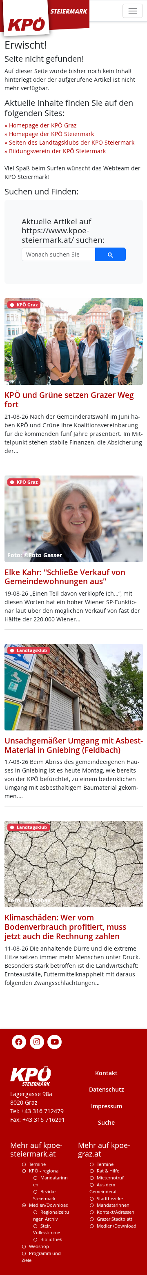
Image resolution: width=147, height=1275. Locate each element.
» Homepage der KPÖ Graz (40, 125)
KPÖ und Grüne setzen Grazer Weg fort (69, 400)
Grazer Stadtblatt (114, 1219)
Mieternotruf (110, 1178)
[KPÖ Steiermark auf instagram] (37, 1041)
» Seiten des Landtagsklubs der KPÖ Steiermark (69, 142)
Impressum (106, 1106)
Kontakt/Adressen (115, 1212)
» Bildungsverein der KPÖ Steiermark (55, 151)
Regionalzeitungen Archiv (51, 1215)
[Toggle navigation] (132, 11)
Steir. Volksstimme (46, 1229)
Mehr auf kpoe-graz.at (104, 1150)
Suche (106, 1122)
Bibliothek (51, 1239)
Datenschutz (106, 1089)
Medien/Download (49, 1205)
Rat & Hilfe (108, 1171)
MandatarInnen (113, 1205)
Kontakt (106, 1073)
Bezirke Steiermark (44, 1194)
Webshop (39, 1246)
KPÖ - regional (44, 1171)
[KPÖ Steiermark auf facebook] (19, 1041)
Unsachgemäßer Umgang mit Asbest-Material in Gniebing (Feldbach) (73, 745)
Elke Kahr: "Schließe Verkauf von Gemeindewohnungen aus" (64, 577)
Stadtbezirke (110, 1198)
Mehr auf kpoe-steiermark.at (36, 1150)
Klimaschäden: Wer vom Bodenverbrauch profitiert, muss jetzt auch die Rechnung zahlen (65, 926)
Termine (37, 1164)
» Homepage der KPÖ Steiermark (49, 134)
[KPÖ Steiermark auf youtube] (55, 1041)
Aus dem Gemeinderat (103, 1188)
